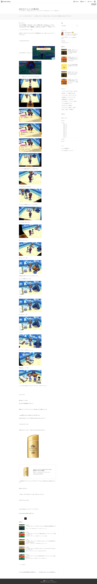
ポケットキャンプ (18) (71, 97)
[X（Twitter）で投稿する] (25, 518)
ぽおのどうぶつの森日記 (29, 9)
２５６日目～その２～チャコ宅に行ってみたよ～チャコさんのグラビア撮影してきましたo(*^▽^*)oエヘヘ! (37, 26)
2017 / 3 (65, 134)
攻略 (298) (63, 93)
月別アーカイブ (64, 118)
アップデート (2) (64, 107)
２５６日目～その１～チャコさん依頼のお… (47, 572)
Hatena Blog (47, 581)
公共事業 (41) (64, 97)
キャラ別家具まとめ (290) (71, 93)
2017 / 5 (65, 132)
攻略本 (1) (70, 107)
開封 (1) (67, 109)
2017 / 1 (65, 137)
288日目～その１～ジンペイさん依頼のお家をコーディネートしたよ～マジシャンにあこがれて (73, 59)
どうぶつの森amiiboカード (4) (67, 103)
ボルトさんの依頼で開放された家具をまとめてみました (73, 65)
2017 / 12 (65, 124)
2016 (63, 139)
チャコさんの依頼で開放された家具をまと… (27, 572)
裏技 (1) (63, 109)
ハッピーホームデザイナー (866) (67, 91)
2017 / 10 (65, 126)
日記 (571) (75, 91)
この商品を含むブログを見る (37, 474)
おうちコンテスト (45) (72, 95)
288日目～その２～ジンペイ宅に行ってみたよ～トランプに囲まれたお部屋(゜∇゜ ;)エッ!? (73, 51)
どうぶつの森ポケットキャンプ (67, 150)
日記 (31, 29)
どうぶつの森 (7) (64, 101)
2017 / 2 (65, 135)
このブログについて (65, 42)
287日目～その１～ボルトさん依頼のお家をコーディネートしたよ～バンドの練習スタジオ (73, 81)
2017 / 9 (65, 127)
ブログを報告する (53, 581)
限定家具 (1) (71, 109)
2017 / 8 (65, 128)
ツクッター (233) (64, 95)
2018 (63, 120)
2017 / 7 (65, 129)
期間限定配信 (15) (65, 99)
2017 (63, 122)
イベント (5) (71, 101)
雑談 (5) (75, 101)
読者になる (94, 4)
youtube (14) (71, 99)
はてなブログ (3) (64, 105)
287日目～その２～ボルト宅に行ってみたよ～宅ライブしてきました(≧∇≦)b (73, 73)
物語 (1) (74, 107)
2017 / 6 (65, 131)
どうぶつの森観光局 (65, 148)
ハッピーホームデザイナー (24, 29)
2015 (63, 141)
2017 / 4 (65, 133)
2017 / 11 (65, 125)
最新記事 (63, 46)
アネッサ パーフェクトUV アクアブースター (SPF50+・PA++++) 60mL (42, 470)
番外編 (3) (70, 105)
